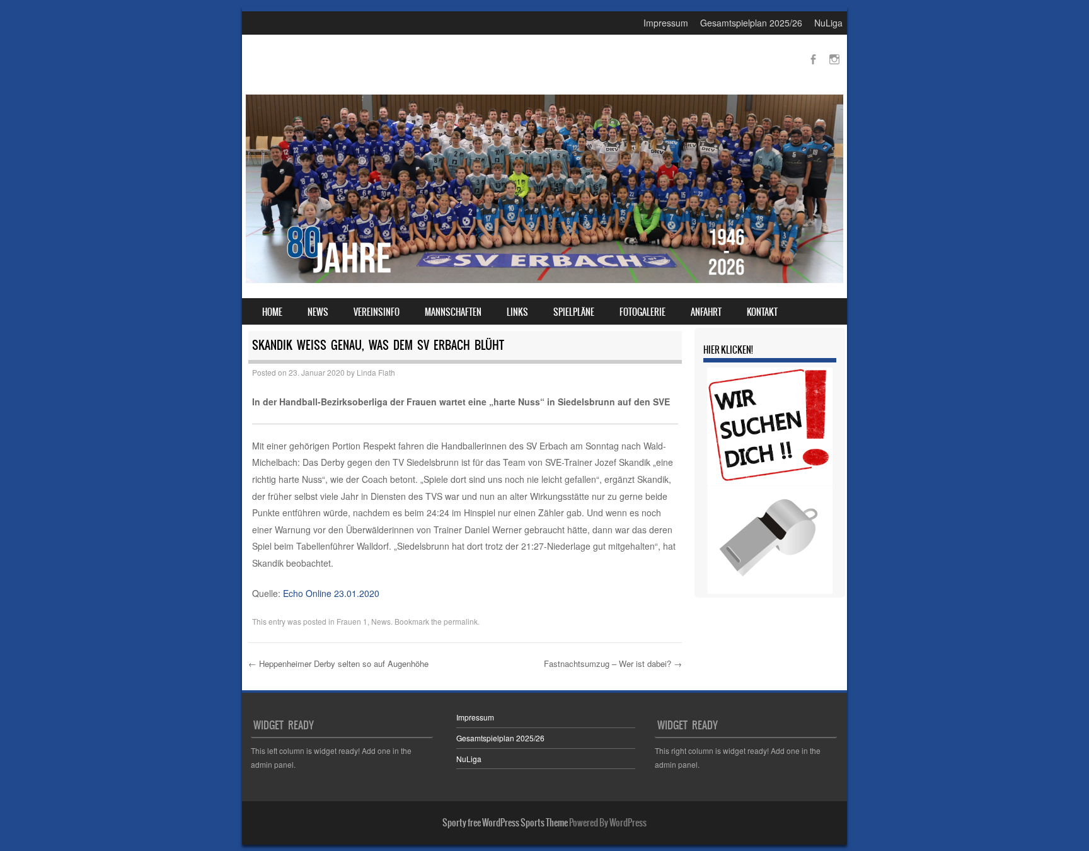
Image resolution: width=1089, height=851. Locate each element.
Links (517, 312)
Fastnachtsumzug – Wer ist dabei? (613, 663)
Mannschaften (453, 312)
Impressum (665, 22)
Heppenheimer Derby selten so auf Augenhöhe (338, 663)
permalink (461, 621)
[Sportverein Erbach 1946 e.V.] (544, 279)
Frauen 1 (352, 621)
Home (272, 312)
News (318, 312)
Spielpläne (573, 312)
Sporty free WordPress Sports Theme (505, 823)
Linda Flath (376, 372)
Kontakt (762, 312)
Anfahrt (706, 312)
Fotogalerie (642, 312)
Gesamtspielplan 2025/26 (751, 22)
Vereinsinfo (377, 312)
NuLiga (828, 22)
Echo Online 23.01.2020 (331, 593)
